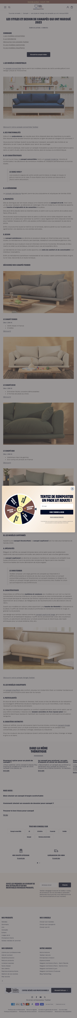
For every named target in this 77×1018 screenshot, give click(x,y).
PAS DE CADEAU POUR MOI (57, 517)
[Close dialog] (72, 488)
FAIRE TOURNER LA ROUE (57, 512)
